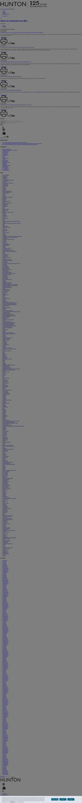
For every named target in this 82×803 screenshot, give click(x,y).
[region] (41, 799)
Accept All (70, 799)
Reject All (62, 799)
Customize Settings (55, 799)
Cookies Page (12, 801)
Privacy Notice (21, 801)
